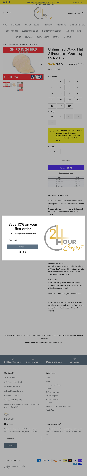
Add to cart (66, 161)
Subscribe (22, 247)
